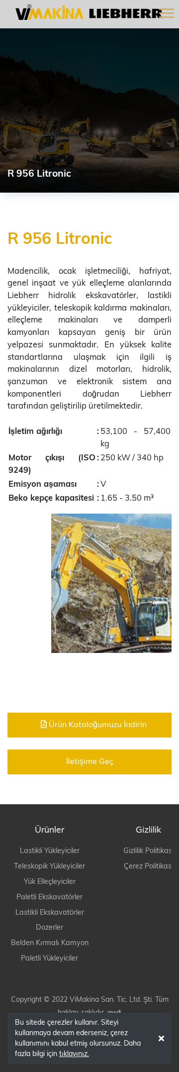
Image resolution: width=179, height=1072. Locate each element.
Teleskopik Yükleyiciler (49, 866)
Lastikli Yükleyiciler (50, 851)
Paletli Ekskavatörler (49, 897)
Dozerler (49, 928)
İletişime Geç (89, 762)
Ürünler (49, 830)
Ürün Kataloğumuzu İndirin (97, 725)
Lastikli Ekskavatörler (49, 913)
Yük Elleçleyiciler (50, 882)
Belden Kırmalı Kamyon (50, 943)
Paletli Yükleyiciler (49, 959)
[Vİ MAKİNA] (85, 12)
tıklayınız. (74, 1054)
